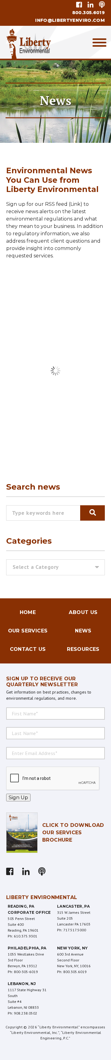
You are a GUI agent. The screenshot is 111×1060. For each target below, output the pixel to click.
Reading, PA (21, 906)
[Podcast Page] (101, 4)
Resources (83, 649)
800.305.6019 (88, 12)
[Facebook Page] (80, 4)
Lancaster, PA (73, 906)
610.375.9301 (25, 936)
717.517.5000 (74, 930)
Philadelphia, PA (27, 948)
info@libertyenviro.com (70, 20)
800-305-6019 (26, 971)
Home (28, 612)
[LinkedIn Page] (90, 4)
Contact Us (28, 649)
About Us (83, 612)
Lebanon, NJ (22, 983)
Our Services (28, 631)
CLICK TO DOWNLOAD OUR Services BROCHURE (73, 832)
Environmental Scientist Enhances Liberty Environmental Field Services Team (49, 385)
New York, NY (72, 948)
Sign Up (18, 797)
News (83, 631)
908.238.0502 (25, 1013)
